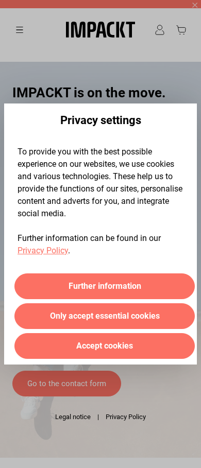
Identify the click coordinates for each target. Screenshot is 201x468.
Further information (105, 286)
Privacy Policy (43, 250)
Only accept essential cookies (105, 316)
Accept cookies (104, 346)
